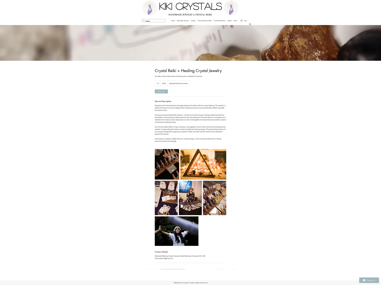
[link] (161, 91)
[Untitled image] (167, 164)
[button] (250, 24)
